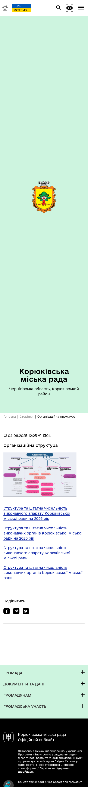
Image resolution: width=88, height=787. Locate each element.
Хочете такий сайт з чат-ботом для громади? (50, 781)
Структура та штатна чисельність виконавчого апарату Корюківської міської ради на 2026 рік (36, 513)
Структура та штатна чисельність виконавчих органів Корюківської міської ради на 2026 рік (42, 533)
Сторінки (27, 416)
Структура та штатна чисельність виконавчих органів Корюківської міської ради (42, 572)
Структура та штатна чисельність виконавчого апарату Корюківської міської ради (36, 553)
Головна (9, 416)
